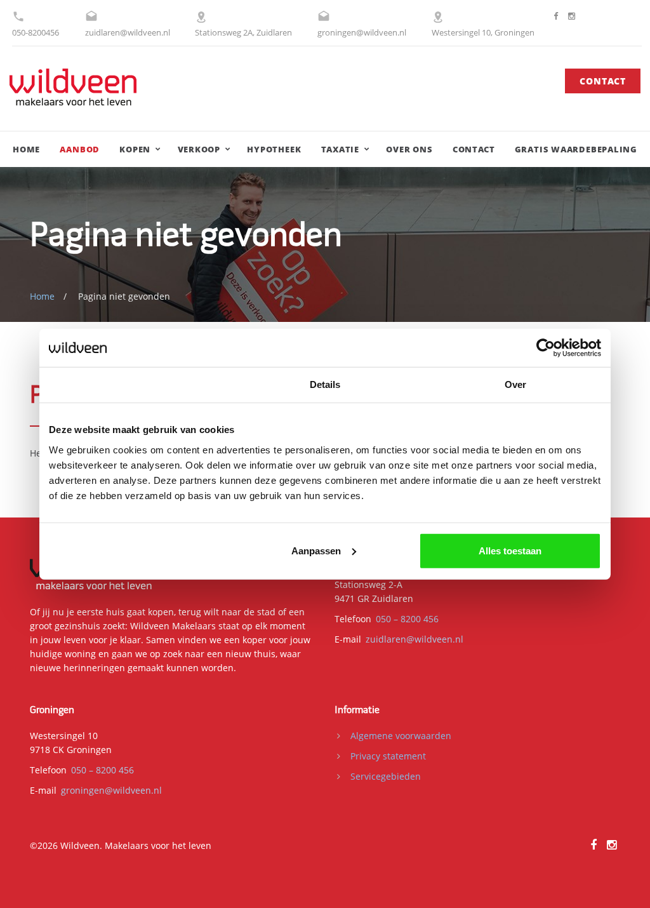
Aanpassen (316, 550)
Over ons (409, 149)
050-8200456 (35, 32)
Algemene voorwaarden (400, 736)
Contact (603, 81)
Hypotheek (274, 149)
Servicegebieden (385, 776)
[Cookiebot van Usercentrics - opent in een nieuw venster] (545, 347)
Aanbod (80, 149)
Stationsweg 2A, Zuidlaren (243, 32)
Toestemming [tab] (134, 384)
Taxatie (340, 149)
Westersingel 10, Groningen (483, 32)
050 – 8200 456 (407, 619)
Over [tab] (515, 384)
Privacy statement (388, 756)
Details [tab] (325, 384)
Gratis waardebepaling (576, 149)
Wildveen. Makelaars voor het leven (135, 845)
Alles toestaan (510, 550)
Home (26, 149)
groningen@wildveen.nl (361, 32)
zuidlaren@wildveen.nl (127, 32)
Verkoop (199, 149)
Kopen (134, 149)
